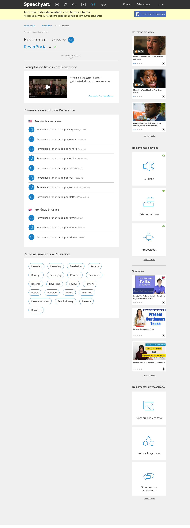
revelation (76, 266)
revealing (55, 266)
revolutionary (65, 301)
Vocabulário (46, 25)
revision (52, 292)
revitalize (87, 292)
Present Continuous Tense (143, 329)
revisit (69, 292)
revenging (55, 275)
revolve (86, 301)
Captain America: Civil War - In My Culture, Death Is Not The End (147, 124)
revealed (36, 266)
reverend (94, 275)
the (83, 77)
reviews (90, 283)
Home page (29, 25)
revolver (36, 310)
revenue (75, 275)
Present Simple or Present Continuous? (149, 362)
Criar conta (143, 4)
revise (34, 292)
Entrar (127, 4)
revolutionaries (40, 301)
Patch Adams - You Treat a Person (101, 96)
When (73, 77)
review (73, 283)
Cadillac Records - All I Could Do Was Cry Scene (148, 58)
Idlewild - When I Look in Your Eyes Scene (147, 91)
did (79, 77)
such (91, 81)
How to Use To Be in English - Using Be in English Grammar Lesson (149, 297)
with (85, 81)
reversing (54, 283)
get (72, 81)
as (108, 81)
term (88, 77)
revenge (36, 275)
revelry (95, 266)
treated (79, 81)
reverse (35, 283)
